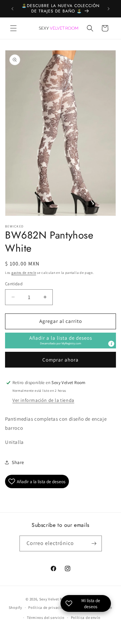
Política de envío (85, 617)
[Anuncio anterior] (12, 8)
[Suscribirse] (94, 543)
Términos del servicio (46, 617)
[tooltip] (111, 344)
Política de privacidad (47, 607)
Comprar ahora (60, 359)
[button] (13, 28)
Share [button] (18, 462)
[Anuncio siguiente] (108, 8)
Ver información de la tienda (43, 400)
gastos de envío (23, 272)
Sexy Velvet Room (54, 599)
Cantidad (14, 284)
